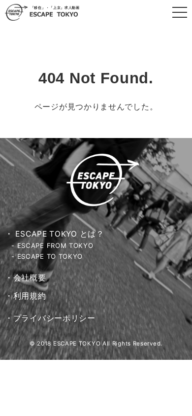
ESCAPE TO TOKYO (50, 256)
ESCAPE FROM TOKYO (55, 245)
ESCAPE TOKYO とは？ (59, 234)
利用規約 (29, 296)
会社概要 (29, 277)
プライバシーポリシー (54, 318)
